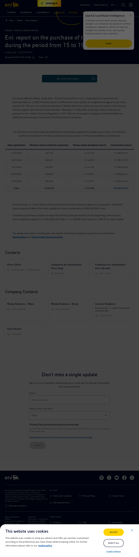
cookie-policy (45, 545)
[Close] (132, 530)
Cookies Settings (113, 551)
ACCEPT (114, 532)
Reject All (113, 543)
